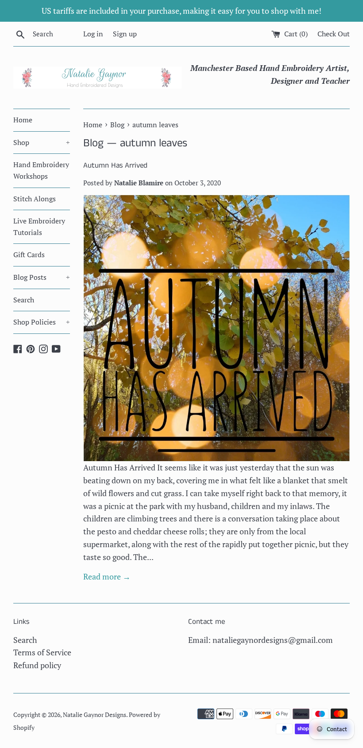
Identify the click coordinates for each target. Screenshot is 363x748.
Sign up (125, 34)
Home (22, 120)
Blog (93, 143)
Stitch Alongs (34, 199)
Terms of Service (42, 652)
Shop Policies (41, 322)
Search (23, 300)
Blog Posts (41, 277)
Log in (93, 34)
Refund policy (37, 665)
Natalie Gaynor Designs (94, 714)
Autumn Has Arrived (115, 165)
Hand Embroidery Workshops (41, 170)
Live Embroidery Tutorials (39, 226)
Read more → (107, 576)
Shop (41, 142)
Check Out (333, 34)
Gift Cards (29, 254)
